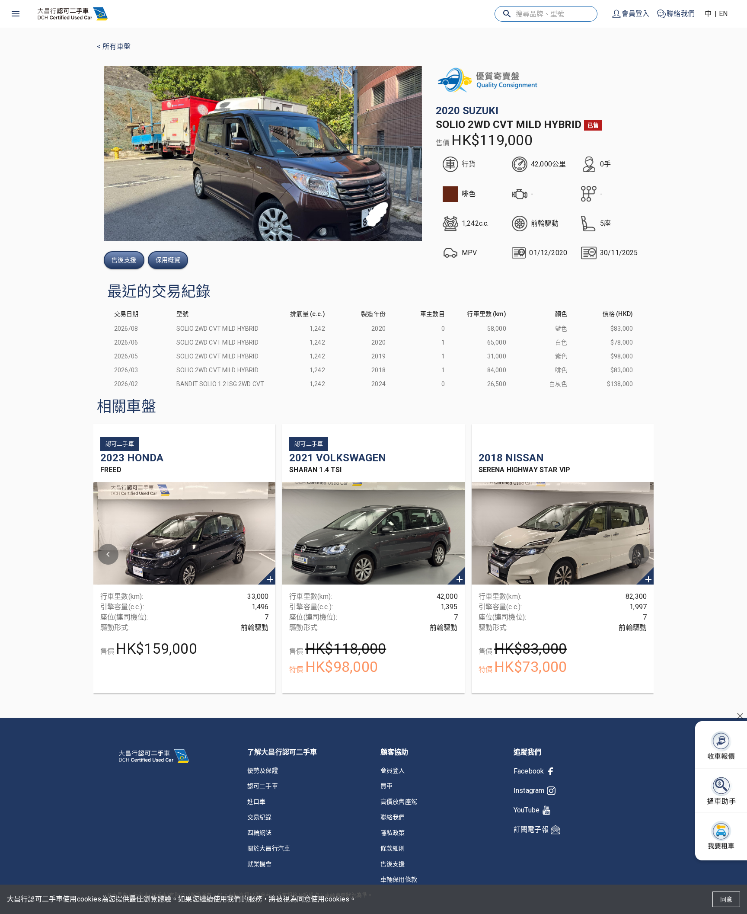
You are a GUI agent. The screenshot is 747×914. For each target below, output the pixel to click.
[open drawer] (15, 13)
